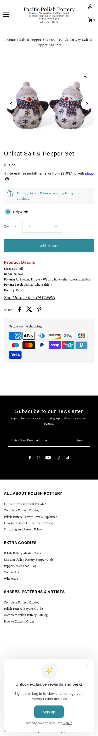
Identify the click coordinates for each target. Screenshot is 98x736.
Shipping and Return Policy (23, 529)
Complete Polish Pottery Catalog (26, 615)
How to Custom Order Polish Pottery (29, 523)
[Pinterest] (38, 458)
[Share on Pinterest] (39, 310)
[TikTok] (67, 458)
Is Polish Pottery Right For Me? (25, 504)
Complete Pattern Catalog (21, 510)
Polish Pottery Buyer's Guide (23, 608)
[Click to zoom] (85, 76)
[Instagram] (58, 458)
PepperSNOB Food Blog (20, 566)
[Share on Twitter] (29, 310)
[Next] (87, 104)
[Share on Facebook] (19, 310)
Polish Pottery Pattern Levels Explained (30, 516)
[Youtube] (48, 458)
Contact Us (11, 572)
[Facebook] (30, 458)
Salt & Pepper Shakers (37, 39)
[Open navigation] (11, 14)
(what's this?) (43, 284)
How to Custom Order (19, 621)
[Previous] (11, 104)
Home (11, 39)
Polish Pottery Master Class (22, 553)
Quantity (10, 226)
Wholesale (11, 578)
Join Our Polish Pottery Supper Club (28, 559)
